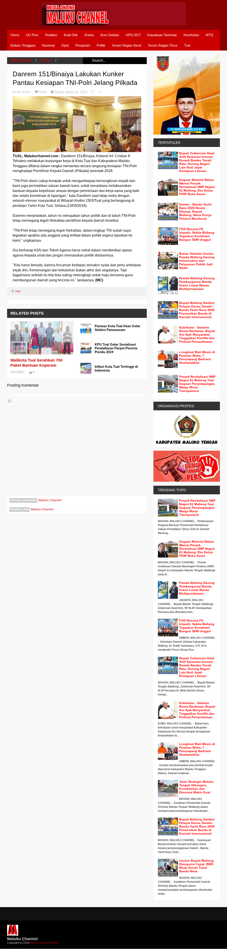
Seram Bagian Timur (163, 45)
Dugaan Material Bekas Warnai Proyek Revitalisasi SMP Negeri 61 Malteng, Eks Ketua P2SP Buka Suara (197, 187)
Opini (65, 45)
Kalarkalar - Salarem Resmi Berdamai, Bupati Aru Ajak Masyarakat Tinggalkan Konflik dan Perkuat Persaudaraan (197, 334)
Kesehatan (191, 35)
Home (14, 35)
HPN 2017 (133, 35)
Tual (187, 45)
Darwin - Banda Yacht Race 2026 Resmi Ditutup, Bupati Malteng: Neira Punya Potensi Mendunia (195, 211)
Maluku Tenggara (22, 45)
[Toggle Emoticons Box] (9, 401)
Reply (43, 92)
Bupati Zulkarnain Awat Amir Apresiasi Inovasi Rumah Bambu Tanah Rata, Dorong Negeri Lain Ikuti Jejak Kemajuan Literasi (196, 162)
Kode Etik (71, 35)
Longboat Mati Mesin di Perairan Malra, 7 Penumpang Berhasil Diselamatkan (197, 357)
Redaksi (51, 35)
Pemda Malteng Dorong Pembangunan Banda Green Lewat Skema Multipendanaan (197, 283)
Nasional (48, 45)
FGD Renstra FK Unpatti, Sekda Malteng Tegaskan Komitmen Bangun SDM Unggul (196, 234)
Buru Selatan (109, 35)
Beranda (21, 60)
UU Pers (32, 35)
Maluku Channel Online (44, 942)
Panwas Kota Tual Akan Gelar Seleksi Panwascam (117, 328)
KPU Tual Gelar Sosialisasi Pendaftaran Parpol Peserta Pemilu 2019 (116, 348)
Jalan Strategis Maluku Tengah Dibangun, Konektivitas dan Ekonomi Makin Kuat (196, 787)
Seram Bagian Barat (126, 45)
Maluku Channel (50, 500)
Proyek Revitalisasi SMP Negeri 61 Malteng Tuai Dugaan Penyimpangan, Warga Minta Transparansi (197, 384)
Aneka (89, 35)
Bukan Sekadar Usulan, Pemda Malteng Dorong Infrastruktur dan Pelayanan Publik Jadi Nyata (197, 261)
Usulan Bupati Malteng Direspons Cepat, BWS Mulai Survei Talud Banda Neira (196, 866)
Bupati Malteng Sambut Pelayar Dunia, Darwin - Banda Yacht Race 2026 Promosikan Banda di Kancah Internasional (197, 310)
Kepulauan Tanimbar (162, 35)
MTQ (209, 35)
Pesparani (82, 45)
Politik (101, 45)
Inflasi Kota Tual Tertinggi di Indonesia (116, 368)
